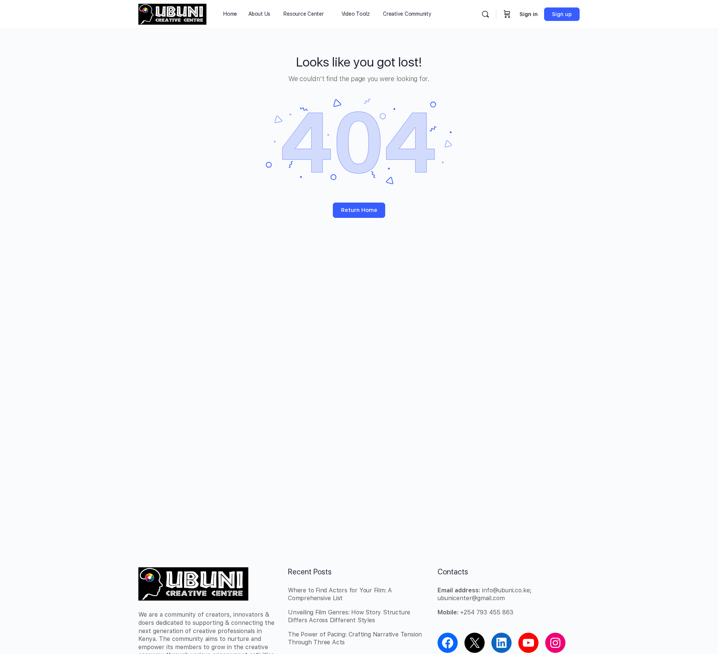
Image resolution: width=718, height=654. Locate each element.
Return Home (359, 210)
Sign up (562, 14)
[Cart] (507, 14)
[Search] (485, 14)
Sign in (528, 14)
